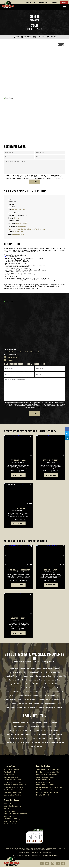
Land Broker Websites (42, 855)
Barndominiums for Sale (20, 723)
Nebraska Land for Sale (52, 688)
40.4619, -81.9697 (21, 223)
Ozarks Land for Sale (43, 780)
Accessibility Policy (46, 852)
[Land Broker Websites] (53, 855)
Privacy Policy (59, 178)
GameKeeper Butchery (12, 819)
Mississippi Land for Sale (53, 684)
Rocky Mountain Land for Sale (46, 775)
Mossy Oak (8, 803)
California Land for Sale (17, 672)
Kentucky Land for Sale (34, 680)
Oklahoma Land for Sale (33, 696)
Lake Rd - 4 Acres (50, 570)
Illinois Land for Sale (27, 676)
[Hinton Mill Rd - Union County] (18, 555)
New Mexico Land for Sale (14, 692)
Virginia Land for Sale (52, 704)
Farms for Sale (52, 727)
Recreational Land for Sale (30, 734)
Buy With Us (43, 2)
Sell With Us (30, 2)
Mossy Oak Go (9, 816)
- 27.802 (6, 257)
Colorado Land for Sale (35, 672)
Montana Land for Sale (34, 688)
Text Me (10, 360)
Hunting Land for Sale (37, 731)
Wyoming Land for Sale (54, 708)
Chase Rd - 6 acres (18, 618)
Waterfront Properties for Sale (53, 742)
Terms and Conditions (23, 852)
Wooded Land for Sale (34, 746)
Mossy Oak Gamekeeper (12, 806)
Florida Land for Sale (53, 672)
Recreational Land (18, 209)
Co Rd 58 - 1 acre (18, 508)
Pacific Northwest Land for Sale (47, 792)
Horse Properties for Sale (19, 731)
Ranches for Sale (53, 731)
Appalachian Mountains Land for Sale (49, 787)
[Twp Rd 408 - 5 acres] (18, 446)
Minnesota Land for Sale (34, 684)
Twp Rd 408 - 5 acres (18, 460)
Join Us (54, 2)
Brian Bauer (22, 227)
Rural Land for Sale (38, 738)
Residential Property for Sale (52, 734)
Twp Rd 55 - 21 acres (50, 460)
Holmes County (32, 29)
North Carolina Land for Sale (54, 692)
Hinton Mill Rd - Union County (18, 570)
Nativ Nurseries (9, 811)
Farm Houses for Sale (38, 727)
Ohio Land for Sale (16, 696)
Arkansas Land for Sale (51, 668)
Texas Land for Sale (36, 704)
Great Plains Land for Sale (45, 777)
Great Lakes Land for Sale (45, 785)
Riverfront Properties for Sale (18, 738)
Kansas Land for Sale (16, 680)
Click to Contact (18, 234)
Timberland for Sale (54, 738)
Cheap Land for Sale (50, 723)
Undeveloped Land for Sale (14, 742)
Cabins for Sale (36, 723)
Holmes (16, 218)
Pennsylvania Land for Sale (13, 700)
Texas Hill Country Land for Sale (47, 769)
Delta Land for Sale (43, 795)
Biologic (6, 809)
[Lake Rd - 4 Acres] (50, 555)
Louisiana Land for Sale (52, 680)
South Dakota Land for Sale (55, 700)
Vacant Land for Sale (33, 742)
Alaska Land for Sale (34, 668)
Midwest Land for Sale (44, 782)
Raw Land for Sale (13, 734)
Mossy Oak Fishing (10, 821)
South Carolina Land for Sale (34, 700)
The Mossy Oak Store (11, 824)
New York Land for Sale (34, 692)
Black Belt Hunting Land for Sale (47, 772)
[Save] (59, 44)
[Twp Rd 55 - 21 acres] (50, 446)
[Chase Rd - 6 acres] (18, 604)
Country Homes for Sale (20, 727)
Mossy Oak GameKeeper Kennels (15, 814)
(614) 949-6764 (18, 232)
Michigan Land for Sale (15, 684)
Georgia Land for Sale (10, 676)
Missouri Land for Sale (16, 688)
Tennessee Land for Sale (18, 704)
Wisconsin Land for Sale (36, 708)
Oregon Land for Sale (51, 696)
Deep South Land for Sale (45, 790)
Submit (34, 182)
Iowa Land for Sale (59, 676)
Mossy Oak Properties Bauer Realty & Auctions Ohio (26, 229)
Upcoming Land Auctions (12, 795)
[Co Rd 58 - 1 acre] (18, 494)
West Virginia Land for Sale (16, 708)
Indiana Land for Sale (43, 676)
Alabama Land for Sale (17, 668)
